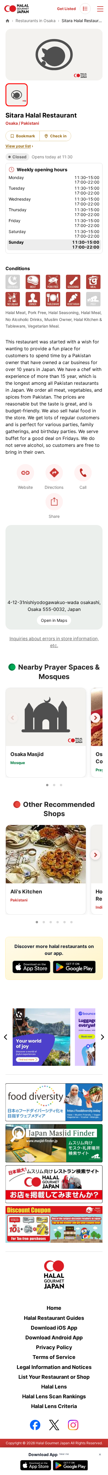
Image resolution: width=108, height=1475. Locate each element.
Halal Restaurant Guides (54, 1318)
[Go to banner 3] (57, 1062)
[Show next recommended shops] (95, 855)
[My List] (85, 8)
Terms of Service (54, 1357)
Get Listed (66, 8)
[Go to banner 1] (43, 1062)
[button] (83, 472)
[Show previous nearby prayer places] (13, 718)
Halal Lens (54, 1387)
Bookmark (25, 136)
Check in (58, 136)
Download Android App (54, 1337)
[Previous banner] (5, 1037)
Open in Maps (54, 620)
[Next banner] (102, 1037)
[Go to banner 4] (64, 1062)
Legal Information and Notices (54, 1367)
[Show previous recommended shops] (13, 855)
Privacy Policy (54, 1347)
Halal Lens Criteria (54, 1406)
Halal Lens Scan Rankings (54, 1396)
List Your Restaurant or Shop (54, 1377)
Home (54, 1308)
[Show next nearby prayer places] (95, 718)
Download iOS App (54, 1328)
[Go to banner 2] (50, 1062)
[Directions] (54, 472)
